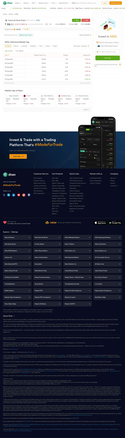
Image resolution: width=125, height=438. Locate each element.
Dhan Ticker (55, 206)
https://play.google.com (113, 371)
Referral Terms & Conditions (96, 429)
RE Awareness (38, 191)
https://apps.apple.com (24, 372)
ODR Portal (37, 424)
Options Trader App (58, 183)
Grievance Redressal (40, 186)
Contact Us (113, 186)
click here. (16, 358)
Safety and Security (40, 183)
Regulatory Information (77, 208)
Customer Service (39, 180)
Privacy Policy (34, 429)
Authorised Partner (95, 178)
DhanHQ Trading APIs (58, 188)
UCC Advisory (95, 424)
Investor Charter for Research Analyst (81, 424)
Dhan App (55, 178)
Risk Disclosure (71, 429)
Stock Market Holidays (76, 193)
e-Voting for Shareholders (106, 424)
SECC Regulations (39, 193)
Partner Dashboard (95, 180)
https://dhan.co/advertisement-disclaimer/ (81, 415)
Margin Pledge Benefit (59, 201)
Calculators (73, 188)
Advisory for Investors (40, 188)
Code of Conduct (95, 183)
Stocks (11, 14)
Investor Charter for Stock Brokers (49, 424)
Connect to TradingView (59, 193)
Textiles (38, 20)
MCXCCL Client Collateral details (21, 426)
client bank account (13, 349)
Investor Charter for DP (65, 424)
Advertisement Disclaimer (82, 429)
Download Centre (75, 186)
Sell (87, 20)
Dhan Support (38, 178)
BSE (50, 24)
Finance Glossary (75, 191)
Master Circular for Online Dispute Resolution (20, 430)
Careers (112, 183)
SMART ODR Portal (33, 369)
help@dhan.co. (32, 352)
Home (5, 14)
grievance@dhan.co (61, 355)
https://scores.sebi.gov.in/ (50, 371)
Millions (54, 213)
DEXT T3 (55, 208)
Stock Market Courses (76, 198)
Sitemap (14, 232)
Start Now (107, 58)
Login (105, 3)
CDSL (26, 424)
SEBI (13, 424)
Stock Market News (76, 201)
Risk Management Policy (59, 429)
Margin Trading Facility (59, 198)
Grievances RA (49, 429)
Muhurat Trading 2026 (76, 196)
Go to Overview (84, 35)
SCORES (31, 424)
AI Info (72, 211)
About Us (113, 178)
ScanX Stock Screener (59, 203)
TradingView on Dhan (58, 191)
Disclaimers (27, 429)
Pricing (112, 180)
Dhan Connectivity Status (77, 206)
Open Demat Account (76, 178)
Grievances (41, 429)
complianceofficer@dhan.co (99, 357)
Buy (77, 20)
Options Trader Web (58, 186)
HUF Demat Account (76, 180)
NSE (47, 24)
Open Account (115, 3)
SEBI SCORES (23, 369)
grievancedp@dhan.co (87, 355)
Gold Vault (55, 211)
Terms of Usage (19, 429)
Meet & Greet (74, 203)
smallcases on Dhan (58, 196)
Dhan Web (55, 180)
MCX (77, 418)
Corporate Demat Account (78, 183)
